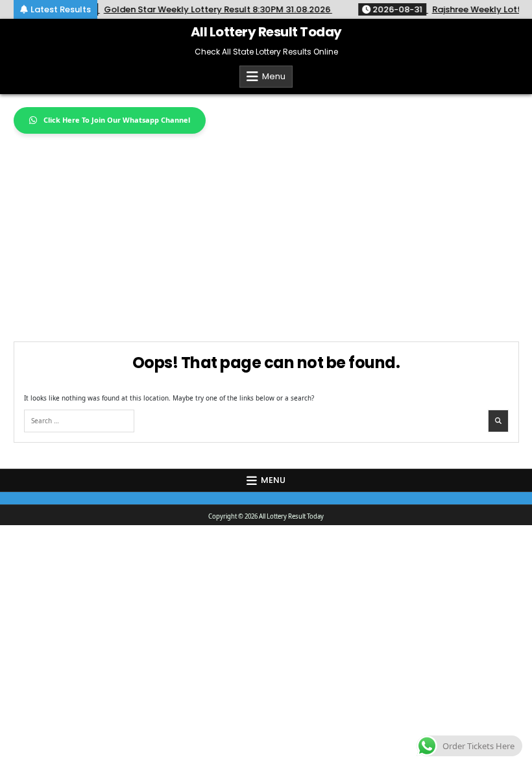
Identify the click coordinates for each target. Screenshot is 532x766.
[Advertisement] (266, 231)
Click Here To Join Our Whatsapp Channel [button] (116, 120)
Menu (273, 76)
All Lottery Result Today (266, 32)
